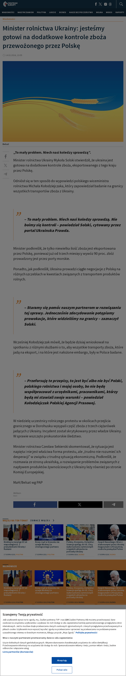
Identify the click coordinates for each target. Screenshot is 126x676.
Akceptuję (62, 660)
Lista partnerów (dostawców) (18, 651)
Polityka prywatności (86, 632)
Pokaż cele (62, 669)
